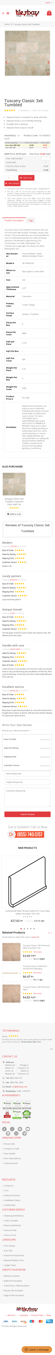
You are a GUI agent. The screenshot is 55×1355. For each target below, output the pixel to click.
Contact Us (9, 1185)
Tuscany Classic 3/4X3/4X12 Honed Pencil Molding (35, 967)
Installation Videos (12, 1200)
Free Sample (9, 1153)
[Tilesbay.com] (27, 13)
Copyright (23, 1315)
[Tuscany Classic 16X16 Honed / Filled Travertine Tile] (11, 952)
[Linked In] (8, 1133)
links (47, 2)
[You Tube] (28, 1129)
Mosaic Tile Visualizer (13, 1290)
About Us (11, 1315)
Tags (30, 220)
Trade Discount (11, 1163)
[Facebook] (4, 1129)
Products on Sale (11, 1148)
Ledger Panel (10, 1265)
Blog (48, 1315)
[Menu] (8, 13)
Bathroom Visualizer (13, 1280)
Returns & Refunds (12, 1225)
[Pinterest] (20, 1129)
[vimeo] (24, 1133)
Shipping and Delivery (14, 1215)
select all (35, 937)
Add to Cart (15, 514)
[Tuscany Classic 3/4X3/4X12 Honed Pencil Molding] (11, 973)
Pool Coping (9, 1245)
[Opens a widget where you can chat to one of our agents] (37, 1350)
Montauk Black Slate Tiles (31, 1042)
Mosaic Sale (9, 1143)
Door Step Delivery (12, 1158)
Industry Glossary (12, 1195)
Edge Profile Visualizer (14, 1295)
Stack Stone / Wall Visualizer (16, 1285)
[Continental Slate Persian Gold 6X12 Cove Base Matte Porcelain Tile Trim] (27, 882)
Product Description (14, 220)
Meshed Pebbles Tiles (14, 1260)
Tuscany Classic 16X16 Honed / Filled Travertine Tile (36, 946)
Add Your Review (40, 110)
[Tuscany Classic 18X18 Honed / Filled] (11, 993)
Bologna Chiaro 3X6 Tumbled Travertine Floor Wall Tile (14, 501)
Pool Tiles (8, 1250)
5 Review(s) (23, 110)
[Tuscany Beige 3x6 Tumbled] (14, 484)
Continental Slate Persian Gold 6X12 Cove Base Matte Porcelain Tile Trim (27, 912)
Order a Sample (11, 1220)
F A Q (6, 1190)
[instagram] (16, 1133)
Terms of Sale (10, 1230)
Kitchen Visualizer (12, 1276)
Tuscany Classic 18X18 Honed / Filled (36, 988)
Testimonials (9, 1205)
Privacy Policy (37, 1315)
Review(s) (37, 952)
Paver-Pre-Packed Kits (14, 1255)
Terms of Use (10, 1235)
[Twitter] (12, 1129)
